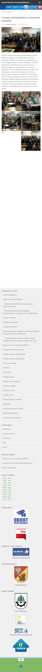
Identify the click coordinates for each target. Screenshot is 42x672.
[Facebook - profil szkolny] (21, 666)
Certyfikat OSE (8, 395)
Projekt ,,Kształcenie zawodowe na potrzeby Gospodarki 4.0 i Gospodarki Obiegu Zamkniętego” (20, 332)
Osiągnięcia (7, 438)
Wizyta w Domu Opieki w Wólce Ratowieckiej (17, 463)
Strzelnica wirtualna (9, 386)
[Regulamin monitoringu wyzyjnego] (21, 524)
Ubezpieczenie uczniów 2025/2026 (14, 354)
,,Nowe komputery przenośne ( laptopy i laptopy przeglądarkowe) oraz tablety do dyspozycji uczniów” (20, 339)
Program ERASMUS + (10, 327)
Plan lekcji (6, 368)
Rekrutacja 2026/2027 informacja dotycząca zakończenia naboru (18, 305)
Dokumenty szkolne (9, 363)
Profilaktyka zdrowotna (10, 322)
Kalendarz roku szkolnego (11, 381)
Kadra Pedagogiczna (10, 295)
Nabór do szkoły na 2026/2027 (13, 299)
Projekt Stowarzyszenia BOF (12, 399)
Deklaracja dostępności (10, 413)
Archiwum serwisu (9, 433)
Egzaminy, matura (9, 390)
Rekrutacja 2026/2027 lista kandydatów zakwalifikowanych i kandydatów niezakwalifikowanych (20, 312)
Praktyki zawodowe (9, 318)
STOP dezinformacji (9, 467)
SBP (4, 442)
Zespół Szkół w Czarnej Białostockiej (16, 2)
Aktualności (6, 12)
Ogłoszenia (6, 404)
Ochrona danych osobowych (12, 417)
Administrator (11, 24)
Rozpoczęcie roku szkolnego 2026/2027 (16, 345)
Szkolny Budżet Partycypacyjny (13, 349)
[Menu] (39, 2)
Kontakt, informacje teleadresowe (13, 359)
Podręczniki (7, 372)
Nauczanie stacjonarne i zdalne (13, 408)
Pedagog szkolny (8, 377)
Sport (5, 447)
